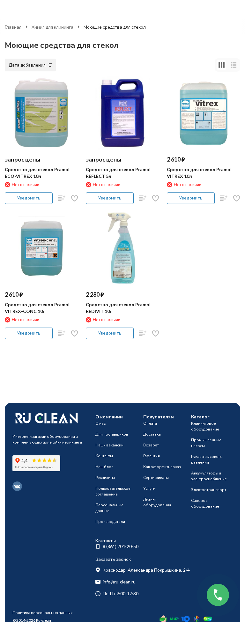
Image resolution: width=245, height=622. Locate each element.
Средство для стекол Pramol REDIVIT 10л (118, 308)
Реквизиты (105, 477)
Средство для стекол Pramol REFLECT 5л (118, 173)
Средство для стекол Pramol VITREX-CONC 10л (37, 308)
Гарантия (151, 455)
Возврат (151, 445)
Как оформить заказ (162, 466)
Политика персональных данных (42, 612)
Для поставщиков (111, 434)
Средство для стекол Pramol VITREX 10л (199, 173)
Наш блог (104, 466)
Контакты (104, 455)
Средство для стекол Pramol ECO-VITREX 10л (37, 173)
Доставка (152, 434)
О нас (100, 423)
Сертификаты (156, 477)
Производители (110, 521)
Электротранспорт (208, 489)
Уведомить (29, 197)
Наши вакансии (109, 445)
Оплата (150, 423)
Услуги (149, 488)
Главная (13, 27)
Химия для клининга (52, 27)
